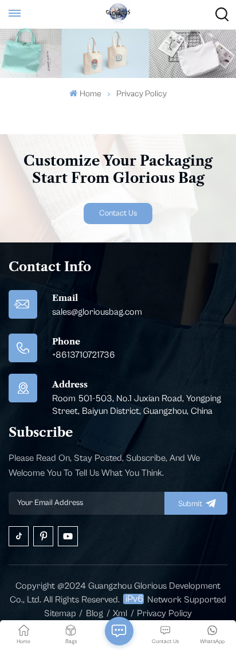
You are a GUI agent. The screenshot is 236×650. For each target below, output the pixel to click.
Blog (94, 613)
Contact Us (118, 213)
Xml (120, 613)
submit (190, 503)
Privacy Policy (164, 613)
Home (90, 94)
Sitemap (60, 613)
